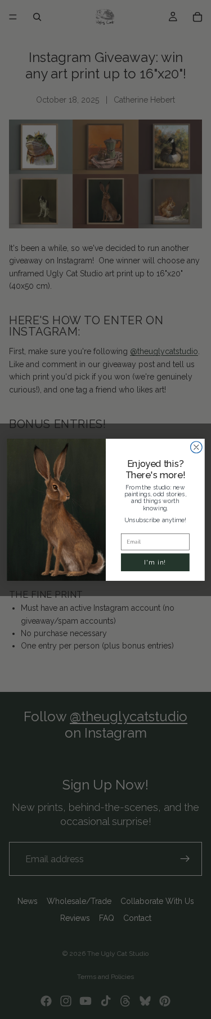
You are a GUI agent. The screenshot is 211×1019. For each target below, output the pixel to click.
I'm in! (155, 562)
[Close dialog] (196, 447)
